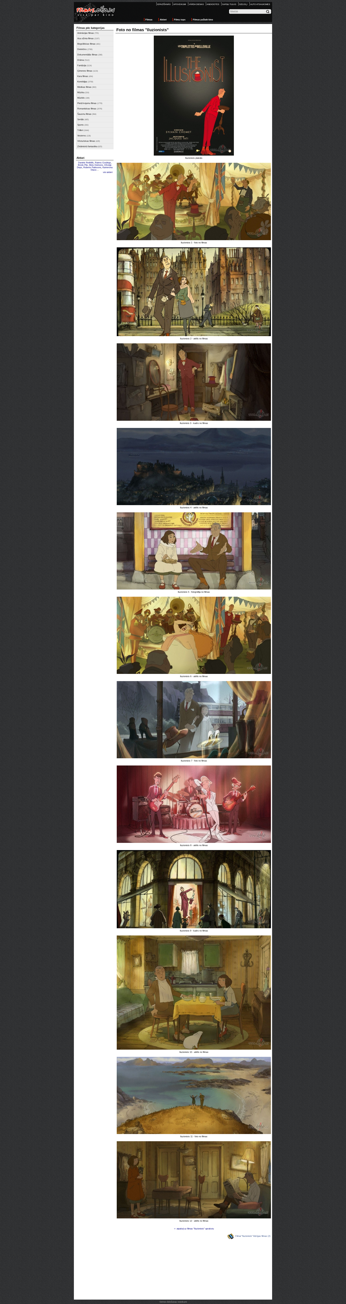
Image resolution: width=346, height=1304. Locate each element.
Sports (80, 125)
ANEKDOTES (213, 4)
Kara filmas (82, 76)
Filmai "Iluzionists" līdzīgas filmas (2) (253, 1236)
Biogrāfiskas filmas (86, 44)
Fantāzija (81, 65)
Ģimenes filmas (84, 71)
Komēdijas (82, 81)
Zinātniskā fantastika (87, 146)
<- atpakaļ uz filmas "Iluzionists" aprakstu (194, 1228)
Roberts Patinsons (92, 167)
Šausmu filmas (84, 114)
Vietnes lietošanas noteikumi (173, 1302)
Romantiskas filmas (86, 108)
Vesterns (81, 135)
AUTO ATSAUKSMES (260, 4)
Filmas (148, 19)
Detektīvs (82, 49)
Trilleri (80, 130)
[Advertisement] (95, 235)
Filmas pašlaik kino (203, 19)
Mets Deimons (96, 165)
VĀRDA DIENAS (196, 4)
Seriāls (80, 119)
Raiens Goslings (103, 162)
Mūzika (80, 92)
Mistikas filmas (84, 87)
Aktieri (163, 19)
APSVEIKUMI (179, 4)
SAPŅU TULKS (229, 4)
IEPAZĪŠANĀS (164, 4)
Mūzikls (81, 98)
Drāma (80, 60)
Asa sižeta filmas (85, 38)
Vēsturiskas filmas (86, 141)
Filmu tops (179, 19)
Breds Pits (83, 165)
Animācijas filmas (85, 33)
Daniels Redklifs (86, 162)
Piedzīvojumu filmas (87, 103)
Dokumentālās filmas (87, 54)
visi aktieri (108, 172)
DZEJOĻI (243, 4)
